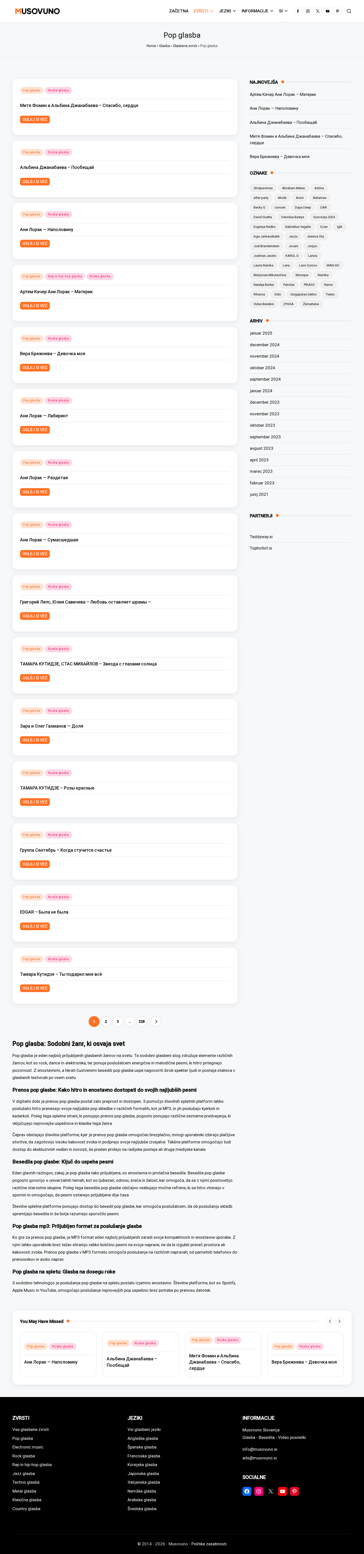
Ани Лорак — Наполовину (46, 229)
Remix (328, 285)
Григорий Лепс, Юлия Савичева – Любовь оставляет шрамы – (85, 602)
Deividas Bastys (292, 217)
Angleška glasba (143, 1438)
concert (280, 207)
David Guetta (263, 217)
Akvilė (282, 198)
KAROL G (292, 256)
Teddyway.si (261, 536)
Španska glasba (142, 1447)
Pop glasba (31, 90)
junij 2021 (259, 494)
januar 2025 (261, 333)
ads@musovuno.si (259, 1457)
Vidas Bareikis (264, 304)
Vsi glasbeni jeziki (144, 1429)
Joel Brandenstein (266, 246)
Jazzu (293, 236)
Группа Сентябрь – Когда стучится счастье (66, 850)
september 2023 (265, 436)
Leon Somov (308, 265)
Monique (302, 275)
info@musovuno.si (259, 1449)
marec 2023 (261, 471)
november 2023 (264, 413)
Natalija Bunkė (264, 285)
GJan (324, 227)
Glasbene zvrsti (185, 46)
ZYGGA (288, 304)
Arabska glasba (142, 1499)
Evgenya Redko (265, 227)
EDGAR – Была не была (44, 912)
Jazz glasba (23, 1473)
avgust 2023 (261, 448)
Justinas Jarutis (265, 256)
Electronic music (27, 1447)
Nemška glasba (142, 1491)
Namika (323, 275)
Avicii (300, 198)
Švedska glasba (142, 1508)
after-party (261, 198)
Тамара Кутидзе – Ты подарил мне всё (61, 974)
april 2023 (259, 459)
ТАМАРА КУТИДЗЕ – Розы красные (57, 787)
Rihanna (259, 294)
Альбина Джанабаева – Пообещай (57, 167)
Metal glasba (24, 1491)
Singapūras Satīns (303, 294)
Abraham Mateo (293, 188)
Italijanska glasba (144, 1482)
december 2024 (265, 344)
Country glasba (26, 1508)
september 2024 (265, 379)
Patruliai (288, 285)
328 (142, 1022)
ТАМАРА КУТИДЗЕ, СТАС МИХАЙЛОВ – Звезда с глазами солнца (88, 663)
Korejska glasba (142, 1464)
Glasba (164, 46)
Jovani (293, 246)
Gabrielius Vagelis (298, 227)
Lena (286, 265)
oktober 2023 (262, 425)
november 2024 (264, 356)
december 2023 (265, 402)
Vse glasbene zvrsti (30, 1429)
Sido (277, 294)
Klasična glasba (26, 1499)
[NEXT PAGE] (156, 1021)
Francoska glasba (144, 1455)
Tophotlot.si (261, 548)
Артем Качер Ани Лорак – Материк (56, 291)
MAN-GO (333, 265)
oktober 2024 (262, 367)
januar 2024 (261, 390)
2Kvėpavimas (263, 188)
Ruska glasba (58, 90)
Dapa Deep (303, 207)
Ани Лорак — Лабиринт (44, 415)
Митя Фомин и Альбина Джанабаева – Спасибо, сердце (79, 105)
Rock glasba (23, 1455)
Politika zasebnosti (209, 1543)
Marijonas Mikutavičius (270, 275)
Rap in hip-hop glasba (65, 276)
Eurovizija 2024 (324, 217)
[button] (156, 1021)
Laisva (312, 256)
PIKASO (309, 285)
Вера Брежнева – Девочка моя (52, 353)
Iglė (339, 227)
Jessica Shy (315, 236)
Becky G (259, 207)
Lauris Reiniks (263, 265)
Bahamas (319, 198)
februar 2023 (262, 482)
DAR (323, 207)
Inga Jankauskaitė (267, 236)
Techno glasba (25, 1482)
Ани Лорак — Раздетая (44, 477)
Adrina (319, 188)
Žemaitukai (311, 304)
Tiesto (330, 294)
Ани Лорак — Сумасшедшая (49, 539)
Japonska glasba (143, 1473)
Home (151, 46)
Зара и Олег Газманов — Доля (51, 726)
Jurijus (312, 246)
